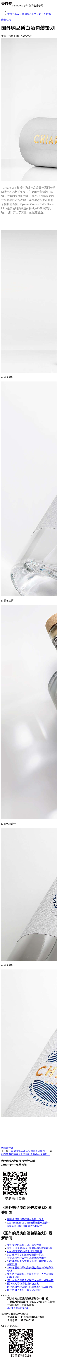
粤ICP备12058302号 (17, 1308)
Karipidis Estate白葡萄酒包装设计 (24, 1226)
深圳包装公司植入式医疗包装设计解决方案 (30, 1280)
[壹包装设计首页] (6, 5)
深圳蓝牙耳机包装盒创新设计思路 (25, 1254)
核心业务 (31, 14)
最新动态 (6, 19)
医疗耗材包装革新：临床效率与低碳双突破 (30, 1287)
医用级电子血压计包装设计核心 (24, 1290)
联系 (48, 14)
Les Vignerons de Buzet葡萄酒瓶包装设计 (28, 1222)
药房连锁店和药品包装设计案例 (28, 1151)
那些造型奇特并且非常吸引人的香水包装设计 (25, 1154)
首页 (9, 14)
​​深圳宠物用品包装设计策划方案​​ (24, 1245)
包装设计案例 (19, 14)
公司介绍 (41, 14)
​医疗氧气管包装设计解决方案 (23, 1283)
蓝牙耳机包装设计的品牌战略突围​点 (26, 1258)
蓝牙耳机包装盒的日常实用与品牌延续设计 (30, 1248)
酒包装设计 (7, 1148)
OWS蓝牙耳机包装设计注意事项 (24, 1251)
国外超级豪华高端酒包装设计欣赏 (25, 1219)
